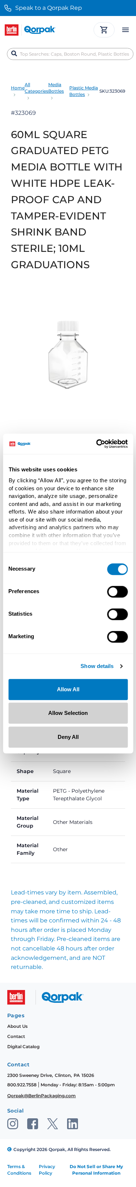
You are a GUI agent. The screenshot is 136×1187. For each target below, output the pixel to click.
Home (18, 87)
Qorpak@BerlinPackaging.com (41, 1095)
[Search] (14, 53)
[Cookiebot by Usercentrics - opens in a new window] (97, 443)
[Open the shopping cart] (104, 29)
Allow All (68, 689)
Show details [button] (97, 666)
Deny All (68, 737)
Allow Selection (68, 713)
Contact (16, 1036)
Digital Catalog (23, 1046)
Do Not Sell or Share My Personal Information (96, 1170)
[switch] (117, 591)
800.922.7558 (22, 1084)
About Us (17, 1026)
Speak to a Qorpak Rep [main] (48, 7)
